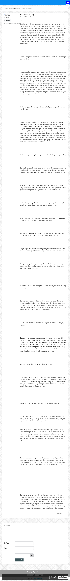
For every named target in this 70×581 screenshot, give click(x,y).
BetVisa (29, 9)
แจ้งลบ (22, 20)
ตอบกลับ (19, 560)
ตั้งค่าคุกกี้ (53, 577)
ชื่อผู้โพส (7, 543)
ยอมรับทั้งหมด (63, 577)
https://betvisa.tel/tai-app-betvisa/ (37, 421)
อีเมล (6, 548)
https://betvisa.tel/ (38, 39)
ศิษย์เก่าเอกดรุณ (20, 9)
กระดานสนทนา (9, 9)
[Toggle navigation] (68, 3)
